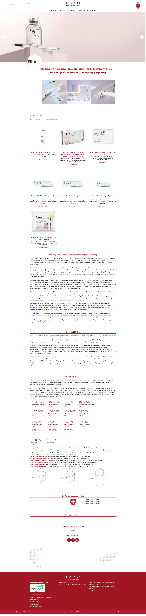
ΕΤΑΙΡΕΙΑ (53, 10)
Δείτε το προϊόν (43, 159)
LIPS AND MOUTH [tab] (39, 119)
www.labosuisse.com (94, 590)
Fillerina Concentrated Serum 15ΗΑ (43, 152)
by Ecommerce (123, 612)
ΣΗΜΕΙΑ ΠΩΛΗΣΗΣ (89, 10)
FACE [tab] (30, 119)
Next (142, 37)
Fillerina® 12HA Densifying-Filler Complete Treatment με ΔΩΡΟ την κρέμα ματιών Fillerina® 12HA (72, 154)
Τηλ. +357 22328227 (35, 601)
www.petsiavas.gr (34, 604)
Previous (3, 37)
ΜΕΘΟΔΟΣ (62, 10)
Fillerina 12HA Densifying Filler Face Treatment (102, 153)
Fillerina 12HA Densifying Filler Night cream (72, 197)
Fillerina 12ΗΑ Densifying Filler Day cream (43, 197)
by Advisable (78, 612)
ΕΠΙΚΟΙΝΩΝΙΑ (62, 582)
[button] (73, 255)
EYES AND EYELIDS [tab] (51, 119)
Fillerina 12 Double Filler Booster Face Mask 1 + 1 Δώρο (43, 238)
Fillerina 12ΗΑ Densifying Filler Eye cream (103, 197)
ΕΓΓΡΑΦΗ (73, 530)
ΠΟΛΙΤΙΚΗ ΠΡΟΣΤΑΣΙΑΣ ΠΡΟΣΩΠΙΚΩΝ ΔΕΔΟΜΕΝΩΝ (72, 584)
